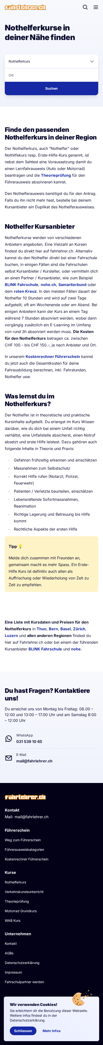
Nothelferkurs (15, 882)
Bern (53, 628)
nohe (76, 649)
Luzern (11, 635)
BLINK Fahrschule (21, 284)
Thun (41, 628)
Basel (65, 628)
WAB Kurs (12, 920)
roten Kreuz (25, 291)
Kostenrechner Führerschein (53, 356)
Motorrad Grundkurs (21, 911)
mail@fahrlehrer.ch (31, 816)
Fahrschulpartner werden (24, 982)
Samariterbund (72, 284)
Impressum (13, 972)
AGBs (9, 953)
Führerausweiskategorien (24, 849)
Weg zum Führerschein (23, 840)
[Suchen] (85, 7)
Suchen (51, 88)
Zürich (79, 628)
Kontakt (11, 943)
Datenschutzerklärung (22, 963)
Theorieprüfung (56, 175)
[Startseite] (25, 7)
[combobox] (51, 61)
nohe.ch (48, 284)
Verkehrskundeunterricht (24, 892)
